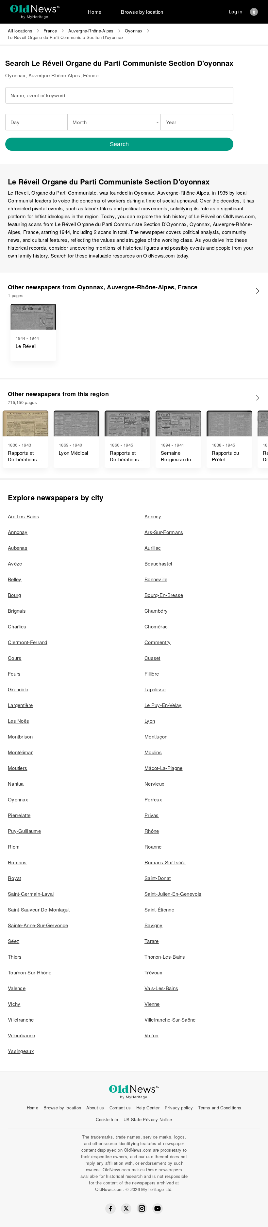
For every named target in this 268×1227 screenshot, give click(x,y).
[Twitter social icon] (126, 1208)
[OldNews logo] (35, 8)
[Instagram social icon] (142, 1208)
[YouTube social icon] (157, 1208)
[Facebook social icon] (110, 1208)
